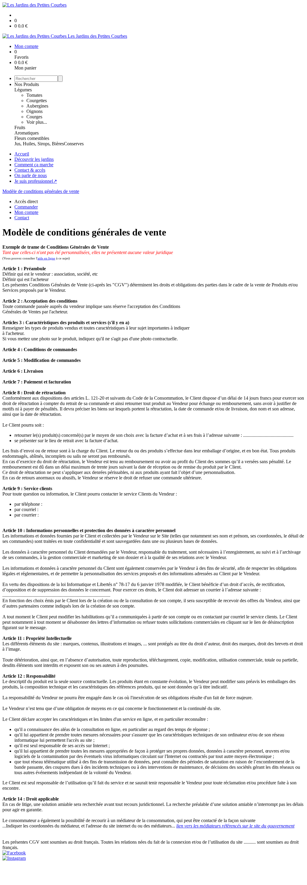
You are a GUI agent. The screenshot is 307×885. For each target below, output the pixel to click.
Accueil (21, 153)
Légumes (23, 89)
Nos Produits (26, 84)
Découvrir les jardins (34, 159)
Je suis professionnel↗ (35, 181)
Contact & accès (29, 170)
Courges (34, 116)
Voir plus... (36, 122)
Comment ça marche (33, 164)
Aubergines (37, 105)
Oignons (34, 111)
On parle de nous (30, 175)
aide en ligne (46, 258)
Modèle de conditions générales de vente (40, 191)
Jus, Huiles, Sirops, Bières (39, 143)
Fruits (19, 127)
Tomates (34, 95)
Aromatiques (26, 132)
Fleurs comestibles (31, 138)
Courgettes (36, 100)
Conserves (74, 143)
